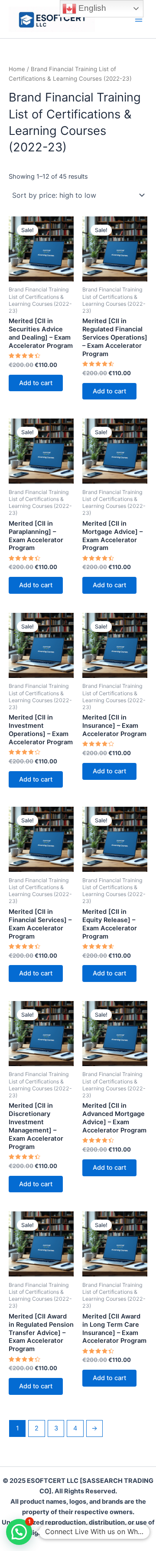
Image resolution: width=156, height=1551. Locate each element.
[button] (19, 1532)
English (91, 8)
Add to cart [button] (35, 383)
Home (17, 68)
